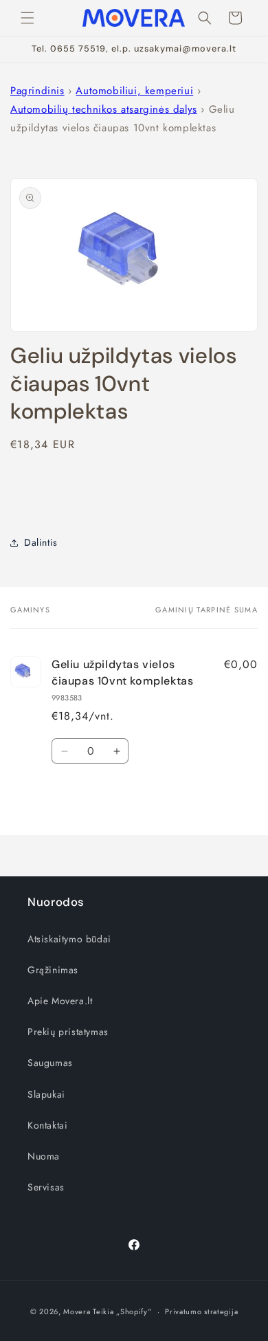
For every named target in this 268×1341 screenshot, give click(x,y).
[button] (27, 18)
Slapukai (46, 1094)
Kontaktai (47, 1125)
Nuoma (43, 1156)
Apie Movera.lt (59, 1001)
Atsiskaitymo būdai (69, 939)
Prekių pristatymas (68, 1032)
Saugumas (50, 1063)
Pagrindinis (37, 90)
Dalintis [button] (41, 542)
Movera (76, 1311)
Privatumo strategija (201, 1311)
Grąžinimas (52, 970)
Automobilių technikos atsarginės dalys (103, 109)
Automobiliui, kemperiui (134, 90)
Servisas (46, 1187)
